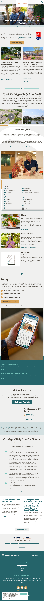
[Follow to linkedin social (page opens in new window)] (26, 562)
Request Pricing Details (9, 302)
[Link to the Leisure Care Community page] (42, 2)
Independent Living (15, 26)
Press (22, 570)
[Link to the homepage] (22, 3)
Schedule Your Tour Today (22, 402)
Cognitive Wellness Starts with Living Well (11, 501)
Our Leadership (22, 567)
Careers (22, 568)
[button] (2, 116)
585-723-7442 (14, 543)
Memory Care (29, 26)
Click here (15, 597)
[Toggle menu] (1, 1)
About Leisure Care (22, 565)
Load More (22, 492)
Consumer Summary (22, 547)
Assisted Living (22, 26)
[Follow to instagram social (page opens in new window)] (20, 562)
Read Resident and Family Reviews (36, 29)
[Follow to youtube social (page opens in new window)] (23, 562)
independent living (19, 36)
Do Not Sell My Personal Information (23, 597)
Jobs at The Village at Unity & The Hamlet (29, 543)
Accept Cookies (23, 594)
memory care (28, 37)
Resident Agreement (22, 545)
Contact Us (7, 543)
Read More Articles (22, 529)
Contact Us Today (17, 43)
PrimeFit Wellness (24, 236)
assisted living (21, 37)
